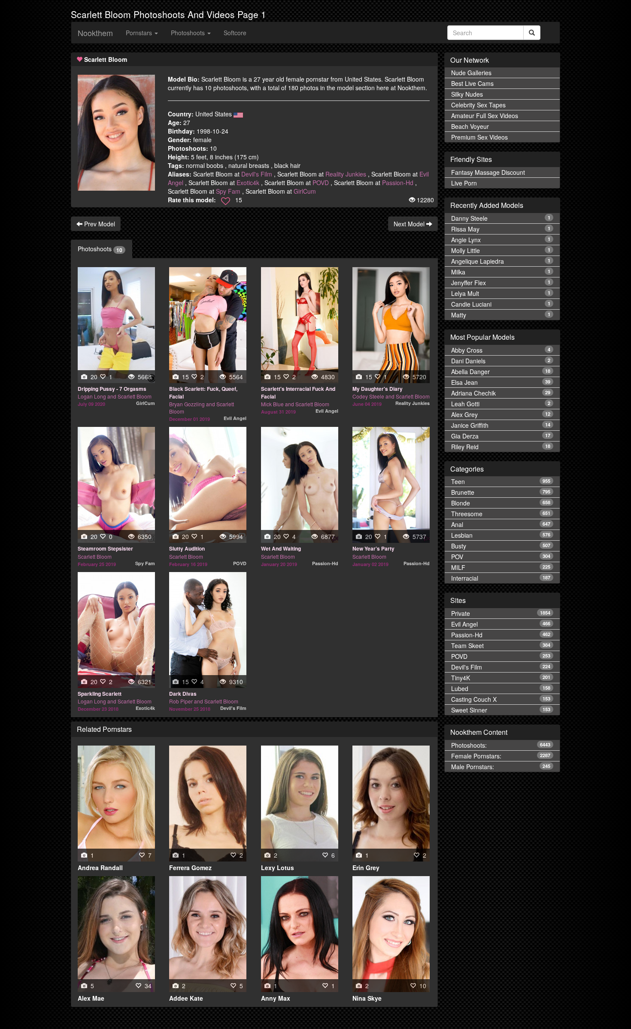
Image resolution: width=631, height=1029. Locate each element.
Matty (500, 315)
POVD (320, 182)
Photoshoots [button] (188, 32)
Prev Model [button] (98, 223)
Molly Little (500, 250)
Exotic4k (248, 182)
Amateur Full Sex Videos (484, 116)
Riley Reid (500, 446)
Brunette (500, 492)
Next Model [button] (410, 223)
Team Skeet (500, 645)
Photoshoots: (500, 745)
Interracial (500, 578)
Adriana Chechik (500, 393)
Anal (500, 525)
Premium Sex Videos (479, 137)
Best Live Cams (472, 83)
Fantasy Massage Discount (488, 172)
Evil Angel (500, 624)
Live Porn (464, 183)
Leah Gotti (500, 403)
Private (500, 613)
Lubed (500, 688)
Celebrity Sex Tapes (478, 105)
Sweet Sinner (500, 710)
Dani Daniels (500, 360)
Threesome (500, 514)
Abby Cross (500, 350)
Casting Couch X (500, 699)
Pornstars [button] (140, 32)
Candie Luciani (500, 304)
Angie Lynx (500, 239)
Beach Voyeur (470, 126)
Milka (500, 272)
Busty (500, 546)
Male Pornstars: (500, 766)
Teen (500, 482)
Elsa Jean (500, 382)
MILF (500, 567)
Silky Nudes (467, 94)
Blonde (500, 503)
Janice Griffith (500, 425)
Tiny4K (500, 677)
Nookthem (95, 32)
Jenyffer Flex (500, 282)
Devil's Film (256, 174)
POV (500, 557)
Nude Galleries (471, 73)
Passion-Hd (397, 182)
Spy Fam (228, 191)
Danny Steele (500, 218)
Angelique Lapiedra (500, 261)
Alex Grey (500, 414)
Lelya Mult (500, 293)
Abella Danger (500, 371)
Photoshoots (100, 248)
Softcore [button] (235, 32)
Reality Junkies (345, 174)
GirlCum (305, 191)
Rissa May (500, 229)
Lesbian (500, 535)
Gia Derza (500, 436)
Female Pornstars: (500, 756)
